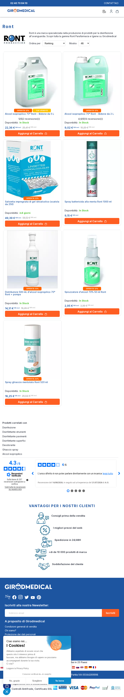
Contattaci (111, 3)
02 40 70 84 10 (18, 3)
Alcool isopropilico (12, 454)
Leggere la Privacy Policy (17, 668)
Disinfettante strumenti (14, 431)
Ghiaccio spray (10, 449)
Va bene (59, 680)
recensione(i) (31, 119)
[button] (7, 691)
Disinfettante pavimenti (14, 436)
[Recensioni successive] (119, 473)
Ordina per (35, 43)
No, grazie (14, 680)
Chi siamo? (10, 630)
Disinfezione (9, 427)
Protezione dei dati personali (20, 634)
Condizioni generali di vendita (21, 626)
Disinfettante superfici (14, 440)
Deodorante (8, 445)
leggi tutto (108, 473)
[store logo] (21, 12)
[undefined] (27, 480)
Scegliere (37, 680)
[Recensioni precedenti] (32, 473)
